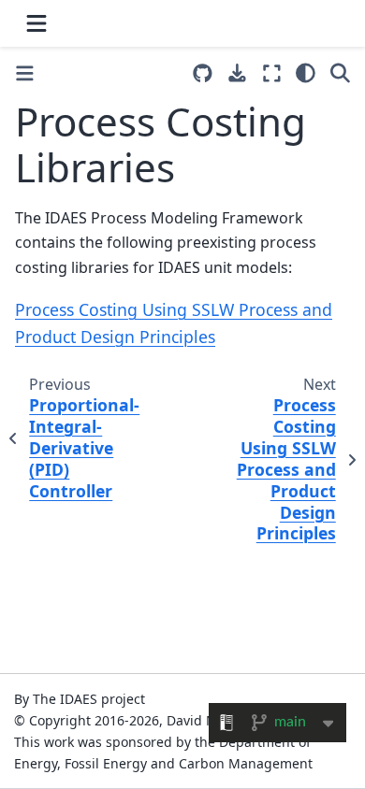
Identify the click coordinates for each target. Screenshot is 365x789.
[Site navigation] (36, 23)
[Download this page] (237, 73)
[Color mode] (305, 73)
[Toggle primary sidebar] (24, 73)
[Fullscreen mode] (272, 73)
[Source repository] (202, 73)
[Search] (340, 73)
